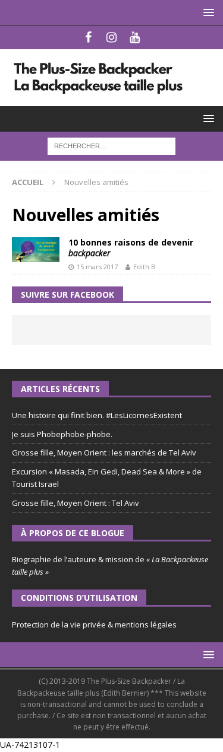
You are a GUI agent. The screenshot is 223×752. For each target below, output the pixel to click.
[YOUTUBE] (134, 37)
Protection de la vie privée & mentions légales (94, 624)
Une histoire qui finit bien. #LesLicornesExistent (97, 415)
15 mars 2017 (97, 266)
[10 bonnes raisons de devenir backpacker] (35, 249)
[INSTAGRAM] (111, 37)
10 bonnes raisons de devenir (130, 248)
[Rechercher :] (111, 145)
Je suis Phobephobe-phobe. (62, 434)
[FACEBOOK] (88, 37)
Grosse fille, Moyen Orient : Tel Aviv (75, 503)
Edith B (144, 266)
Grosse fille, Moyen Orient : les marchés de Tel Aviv (104, 452)
